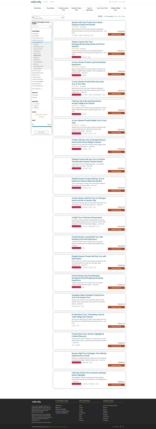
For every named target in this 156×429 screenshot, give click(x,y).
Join (120, 1)
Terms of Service (62, 426)
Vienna (81, 407)
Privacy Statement (60, 409)
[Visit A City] (36, 402)
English (52, 1)
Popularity (110, 16)
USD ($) (46, 1)
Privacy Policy (53, 426)
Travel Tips (114, 1)
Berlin (80, 414)
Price (119, 16)
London (81, 409)
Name (123, 16)
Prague (81, 411)
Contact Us (58, 405)
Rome (80, 416)
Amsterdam (82, 413)
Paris (80, 405)
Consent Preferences (61, 413)
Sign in (124, 1)
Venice (81, 418)
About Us (58, 407)
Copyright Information (62, 411)
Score (115, 16)
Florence (81, 420)
